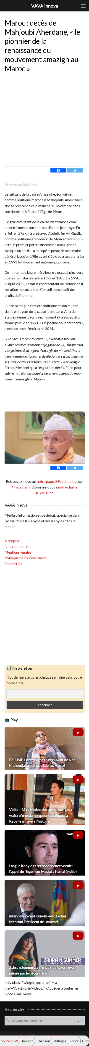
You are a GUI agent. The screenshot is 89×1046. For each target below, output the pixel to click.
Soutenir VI (13, 563)
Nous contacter (17, 546)
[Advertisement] (44, 119)
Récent (27, 1041)
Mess (35, 184)
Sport (74, 1041)
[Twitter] (75, 170)
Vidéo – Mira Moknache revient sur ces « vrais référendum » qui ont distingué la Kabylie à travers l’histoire (40, 815)
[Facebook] (58, 170)
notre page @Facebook (55, 481)
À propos (12, 540)
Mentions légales (18, 552)
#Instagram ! (21, 487)
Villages (60, 1041)
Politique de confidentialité (26, 558)
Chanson (43, 1041)
